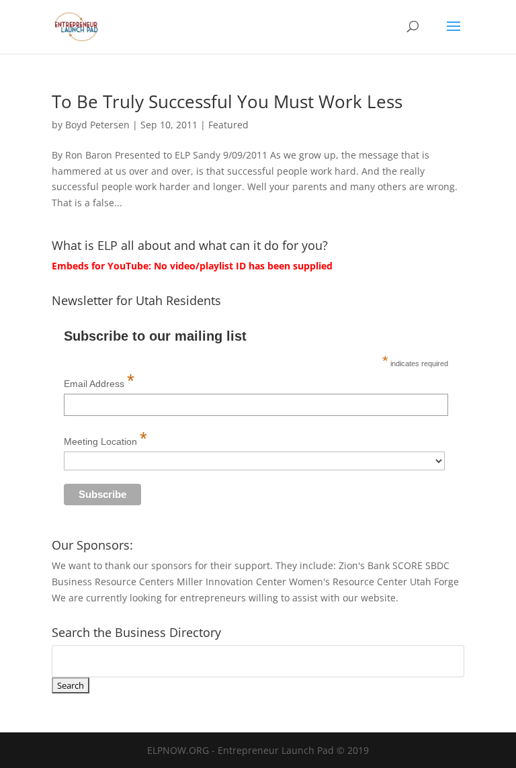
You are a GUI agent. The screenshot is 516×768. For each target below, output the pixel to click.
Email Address (99, 380)
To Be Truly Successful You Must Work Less (227, 101)
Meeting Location (105, 438)
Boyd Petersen (97, 124)
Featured (228, 124)
